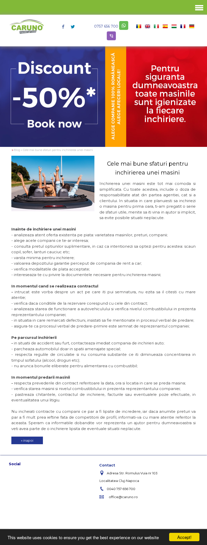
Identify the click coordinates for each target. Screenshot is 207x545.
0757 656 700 (106, 26)
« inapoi (27, 440)
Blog (17, 150)
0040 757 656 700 (121, 489)
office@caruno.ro (123, 497)
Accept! (184, 537)
